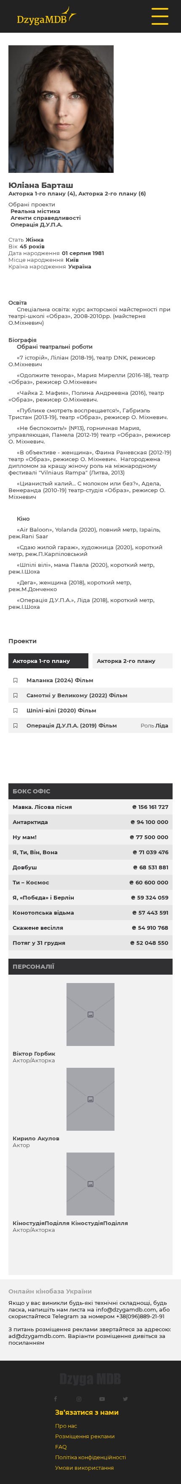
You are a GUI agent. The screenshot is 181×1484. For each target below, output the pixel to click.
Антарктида (30, 822)
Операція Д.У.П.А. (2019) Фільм (72, 725)
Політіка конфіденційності (90, 1457)
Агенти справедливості (46, 217)
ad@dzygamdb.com (36, 1336)
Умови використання (84, 1468)
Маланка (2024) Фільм (60, 680)
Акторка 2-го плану (126, 660)
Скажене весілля (38, 927)
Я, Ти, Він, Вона (35, 852)
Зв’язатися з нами (87, 1412)
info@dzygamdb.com (125, 1309)
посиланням (26, 1342)
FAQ (61, 1447)
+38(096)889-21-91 (140, 1316)
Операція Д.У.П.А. (36, 224)
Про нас (66, 1426)
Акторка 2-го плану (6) (112, 193)
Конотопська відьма (43, 912)
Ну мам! (25, 837)
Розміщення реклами (85, 1436)
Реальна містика (35, 211)
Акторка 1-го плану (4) (41, 193)
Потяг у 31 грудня (39, 942)
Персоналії (33, 966)
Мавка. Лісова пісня (42, 806)
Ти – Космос (31, 882)
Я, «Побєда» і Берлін (43, 897)
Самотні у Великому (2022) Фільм (77, 695)
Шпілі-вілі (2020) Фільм (61, 710)
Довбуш (25, 867)
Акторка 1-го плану (41, 660)
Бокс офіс (31, 791)
